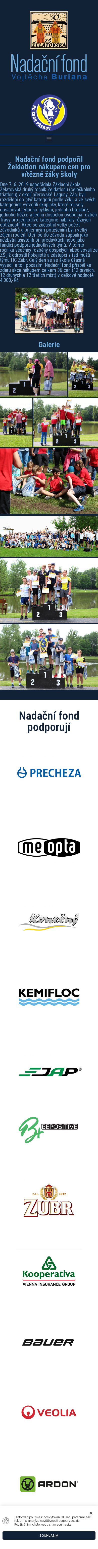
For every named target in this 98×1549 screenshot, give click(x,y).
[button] (49, 138)
